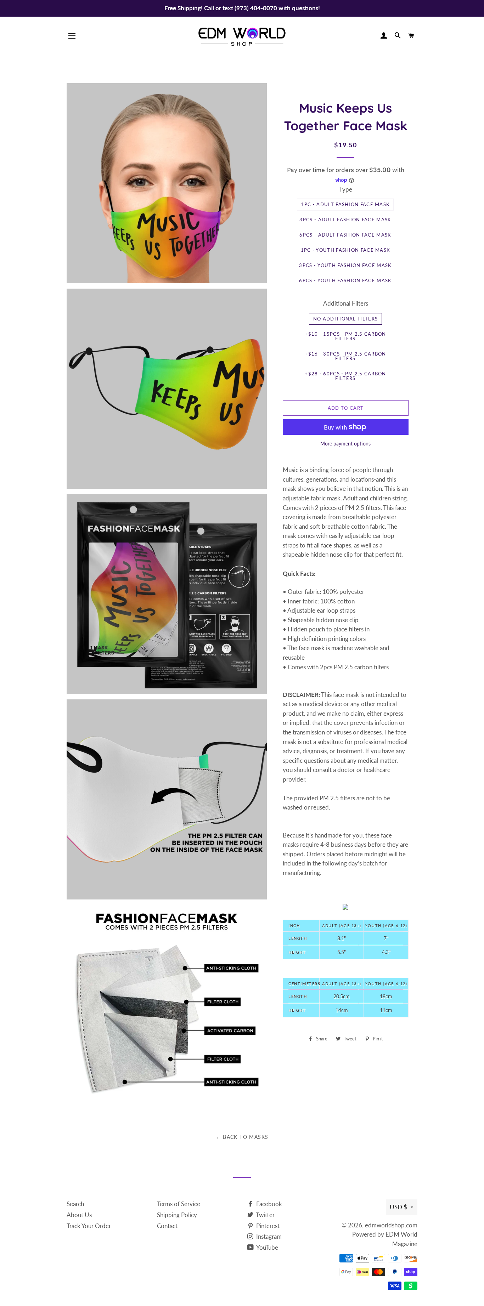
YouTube (266, 1247)
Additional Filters (345, 303)
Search (75, 1204)
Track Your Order (89, 1226)
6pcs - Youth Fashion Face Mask (345, 280)
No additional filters (345, 319)
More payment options (345, 444)
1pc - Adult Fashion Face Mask (345, 204)
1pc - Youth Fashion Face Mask (345, 250)
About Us (79, 1215)
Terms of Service (178, 1204)
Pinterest (267, 1226)
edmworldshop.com (391, 1225)
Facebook (268, 1204)
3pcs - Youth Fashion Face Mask (345, 265)
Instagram (268, 1236)
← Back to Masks (242, 1137)
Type (345, 189)
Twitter (265, 1215)
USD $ (398, 1207)
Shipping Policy (177, 1215)
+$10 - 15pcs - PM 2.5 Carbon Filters (345, 336)
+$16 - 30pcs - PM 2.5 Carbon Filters (345, 356)
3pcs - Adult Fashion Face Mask (345, 219)
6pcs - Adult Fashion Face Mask (345, 235)
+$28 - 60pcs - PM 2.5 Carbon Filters (345, 376)
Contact (167, 1226)
